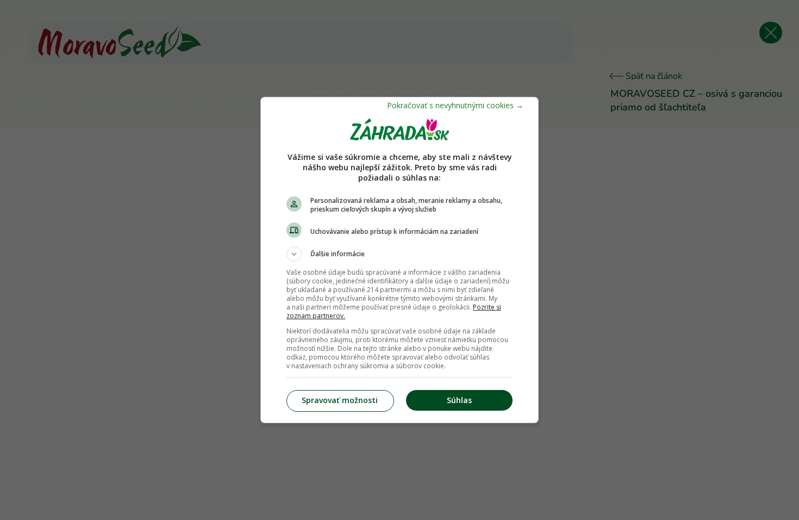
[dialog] (399, 260)
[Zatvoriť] (455, 105)
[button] (399, 254)
